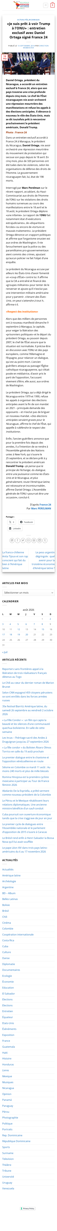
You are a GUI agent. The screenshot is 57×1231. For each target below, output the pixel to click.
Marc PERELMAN (41, 508)
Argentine (8, 887)
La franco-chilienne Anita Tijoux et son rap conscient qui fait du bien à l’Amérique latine (15, 560)
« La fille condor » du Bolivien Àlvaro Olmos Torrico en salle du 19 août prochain (26, 749)
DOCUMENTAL (45, 1218)
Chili (4, 916)
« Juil (4, 652)
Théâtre (6, 1165)
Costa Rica (8, 940)
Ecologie (7, 976)
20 (27, 634)
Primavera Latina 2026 (35, 1220)
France (6, 1040)
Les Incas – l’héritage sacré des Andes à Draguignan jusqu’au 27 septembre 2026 (25, 739)
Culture (6, 952)
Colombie (7, 928)
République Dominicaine (16, 1141)
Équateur (7, 1017)
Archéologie (9, 881)
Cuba (5, 946)
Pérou (5, 1111)
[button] (45, 5)
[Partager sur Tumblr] (44, 540)
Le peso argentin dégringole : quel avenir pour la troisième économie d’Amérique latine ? (43, 560)
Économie (8, 981)
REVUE (18, 1218)
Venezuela (8, 1188)
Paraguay (7, 1105)
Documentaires (11, 970)
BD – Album (9, 893)
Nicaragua (34, 20)
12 (18, 629)
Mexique (7, 1076)
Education (8, 987)
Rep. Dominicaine (12, 1135)
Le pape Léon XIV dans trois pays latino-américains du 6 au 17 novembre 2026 (25, 849)
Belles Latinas (10, 899)
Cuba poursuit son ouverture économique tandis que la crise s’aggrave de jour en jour (27, 816)
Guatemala (8, 1046)
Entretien (7, 1011)
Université (8, 1176)
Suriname (7, 1153)
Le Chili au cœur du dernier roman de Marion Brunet (28, 684)
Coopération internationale (18, 934)
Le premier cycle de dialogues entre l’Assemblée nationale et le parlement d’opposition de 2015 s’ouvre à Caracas (24, 828)
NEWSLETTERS (29, 1218)
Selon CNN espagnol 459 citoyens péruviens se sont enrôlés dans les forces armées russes (27, 696)
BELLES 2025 (16, 1220)
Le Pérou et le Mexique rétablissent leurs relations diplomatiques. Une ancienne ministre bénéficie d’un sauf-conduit (25, 804)
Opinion (6, 1094)
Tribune (6, 1170)
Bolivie (6, 905)
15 (43, 629)
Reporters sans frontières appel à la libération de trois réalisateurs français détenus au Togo (24, 672)
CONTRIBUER (21, 1222)
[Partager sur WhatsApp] (12, 540)
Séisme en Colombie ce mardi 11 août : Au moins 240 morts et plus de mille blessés (26, 769)
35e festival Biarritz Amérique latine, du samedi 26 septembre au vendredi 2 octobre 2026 (27, 710)
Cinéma (6, 922)
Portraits (7, 1129)
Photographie (10, 1117)
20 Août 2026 (36, 1222)
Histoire (6, 1058)
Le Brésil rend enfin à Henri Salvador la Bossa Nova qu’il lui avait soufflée (28, 840)
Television (8, 1159)
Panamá (7, 1100)
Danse (6, 958)
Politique (7, 1123)
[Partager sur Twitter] (23, 540)
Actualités (22, 20)
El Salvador (8, 993)
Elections (7, 999)
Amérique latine (11, 875)
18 (11, 634)
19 (18, 634)
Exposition (8, 1035)
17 (3, 634)
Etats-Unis (8, 1023)
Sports (6, 1147)
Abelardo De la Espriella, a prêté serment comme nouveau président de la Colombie (26, 792)
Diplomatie (8, 964)
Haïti (5, 1052)
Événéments (9, 1029)
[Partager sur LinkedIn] (39, 540)
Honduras (8, 1064)
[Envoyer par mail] (28, 540)
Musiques (7, 1082)
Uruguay (7, 1182)
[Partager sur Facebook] (17, 540)
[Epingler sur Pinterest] (33, 540)
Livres (5, 1070)
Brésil (5, 910)
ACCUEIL (8, 1218)
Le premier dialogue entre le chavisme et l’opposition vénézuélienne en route (25, 759)
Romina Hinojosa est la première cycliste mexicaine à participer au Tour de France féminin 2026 (25, 781)
